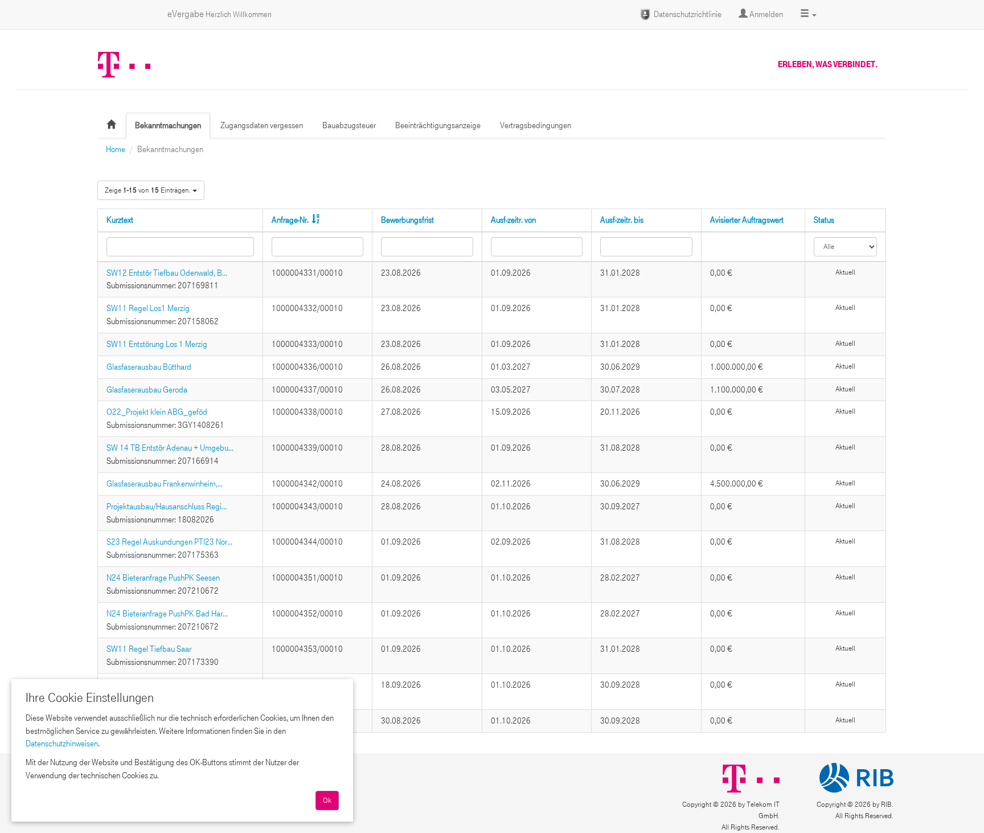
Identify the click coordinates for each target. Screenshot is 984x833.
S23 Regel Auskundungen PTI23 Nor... (169, 542)
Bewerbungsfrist (407, 220)
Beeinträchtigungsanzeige (438, 125)
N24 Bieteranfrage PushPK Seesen (163, 578)
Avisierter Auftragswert (747, 220)
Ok (327, 800)
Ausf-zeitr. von (513, 220)
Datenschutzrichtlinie (686, 14)
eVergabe (219, 14)
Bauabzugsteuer (349, 125)
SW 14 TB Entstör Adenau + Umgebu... (169, 448)
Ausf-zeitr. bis (621, 220)
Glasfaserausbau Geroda (146, 390)
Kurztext (119, 220)
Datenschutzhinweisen (62, 743)
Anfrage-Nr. (290, 220)
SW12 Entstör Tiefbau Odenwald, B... (166, 273)
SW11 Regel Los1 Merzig (148, 308)
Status (824, 220)
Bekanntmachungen (168, 125)
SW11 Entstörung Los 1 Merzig (156, 344)
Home (115, 149)
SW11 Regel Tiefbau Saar (148, 649)
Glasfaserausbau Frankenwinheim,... (164, 484)
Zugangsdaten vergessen (261, 125)
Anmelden (765, 14)
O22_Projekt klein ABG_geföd (156, 412)
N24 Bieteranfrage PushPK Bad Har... (167, 614)
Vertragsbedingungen (535, 125)
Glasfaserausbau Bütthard (148, 367)
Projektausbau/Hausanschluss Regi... (166, 506)
